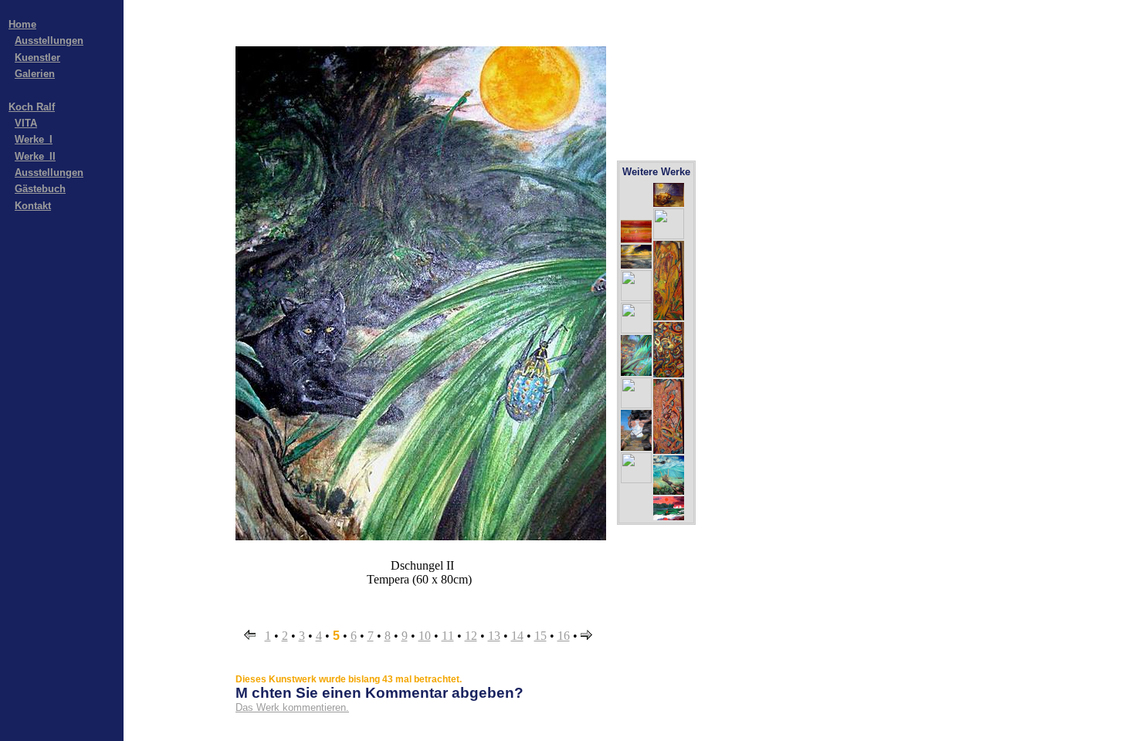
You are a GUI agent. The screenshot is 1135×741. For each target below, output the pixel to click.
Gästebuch (40, 189)
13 (494, 635)
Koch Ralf (31, 107)
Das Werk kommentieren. (292, 707)
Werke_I (34, 139)
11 (448, 635)
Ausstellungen (49, 40)
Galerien (35, 74)
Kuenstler (37, 57)
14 (517, 635)
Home (22, 24)
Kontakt (33, 205)
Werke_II (35, 156)
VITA (26, 123)
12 (471, 635)
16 (563, 635)
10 (424, 635)
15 (540, 635)
